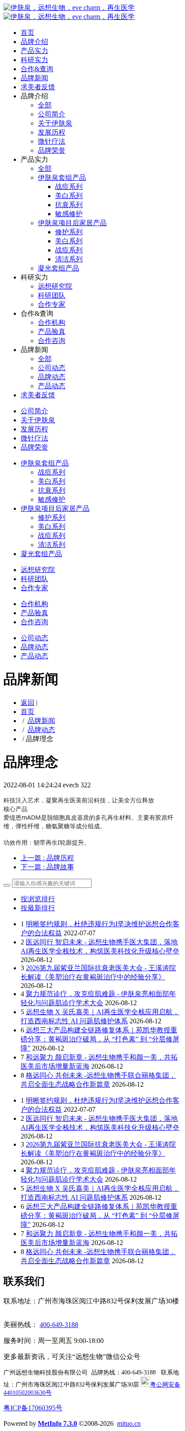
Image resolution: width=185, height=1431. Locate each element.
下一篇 (47, 867)
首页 (27, 32)
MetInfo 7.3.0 (57, 1423)
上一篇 (47, 858)
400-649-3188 (59, 1324)
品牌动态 (41, 729)
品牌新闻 (41, 720)
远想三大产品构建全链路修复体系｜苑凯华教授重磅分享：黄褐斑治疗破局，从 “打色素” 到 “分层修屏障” (100, 1039)
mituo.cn (129, 1423)
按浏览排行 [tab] (38, 899)
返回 (27, 702)
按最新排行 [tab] (38, 908)
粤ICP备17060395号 (32, 1408)
